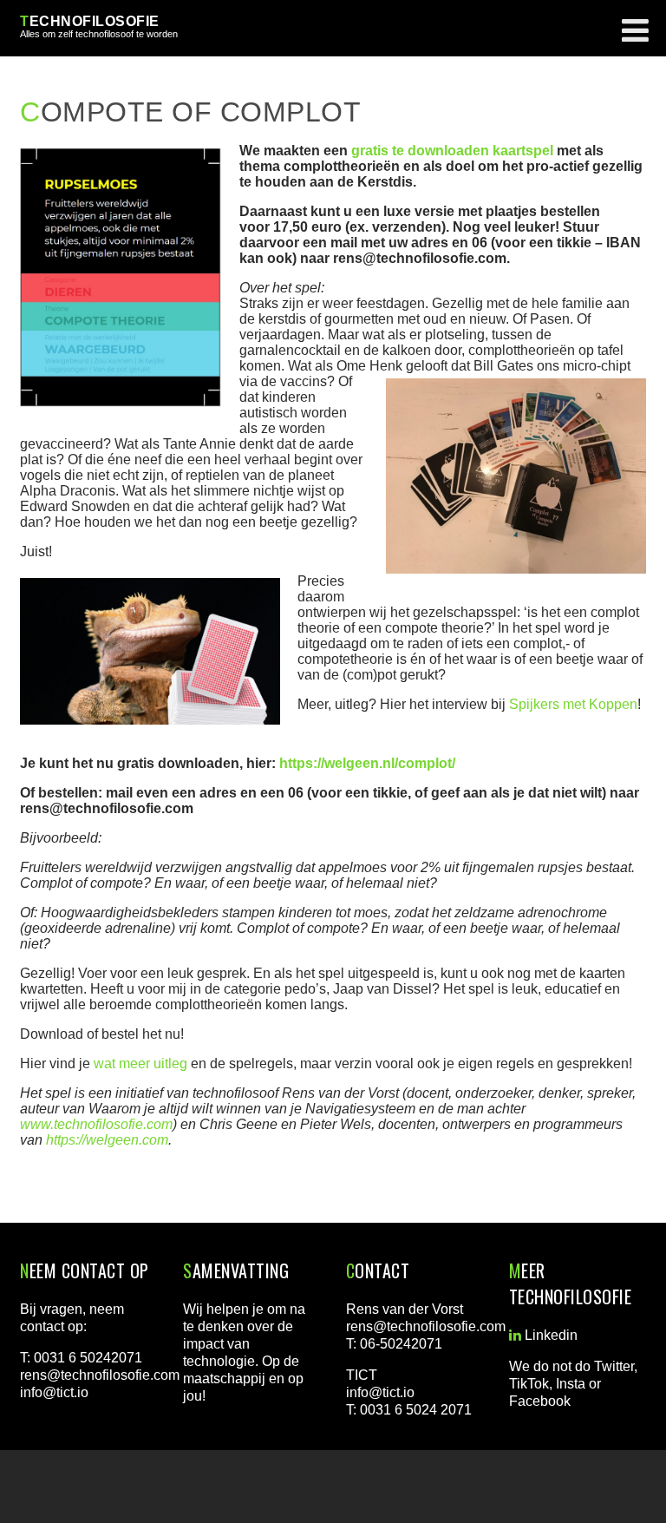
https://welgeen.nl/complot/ (367, 763)
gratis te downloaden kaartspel (452, 150)
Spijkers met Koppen (573, 704)
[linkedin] (515, 1335)
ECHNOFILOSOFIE (90, 21)
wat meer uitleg (140, 1063)
